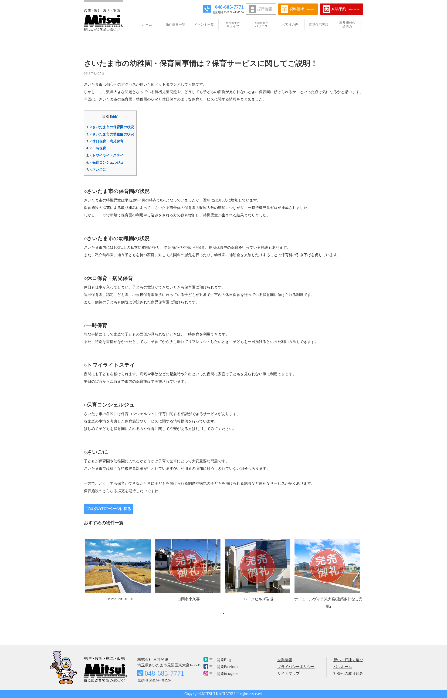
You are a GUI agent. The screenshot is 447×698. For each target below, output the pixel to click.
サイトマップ (288, 673)
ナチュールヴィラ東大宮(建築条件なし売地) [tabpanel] (328, 602)
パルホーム (342, 667)
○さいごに (96, 169)
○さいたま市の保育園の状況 (110, 127)
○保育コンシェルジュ (105, 162)
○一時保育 (96, 148)
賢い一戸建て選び (348, 660)
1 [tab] (223, 613)
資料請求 (301, 9)
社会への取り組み (348, 673)
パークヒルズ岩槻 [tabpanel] (258, 599)
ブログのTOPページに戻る (108, 509)
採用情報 (264, 9)
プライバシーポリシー (296, 667)
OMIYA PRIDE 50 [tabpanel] (119, 599)
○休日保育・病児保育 (105, 141)
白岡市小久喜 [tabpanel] (188, 599)
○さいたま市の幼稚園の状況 (110, 134)
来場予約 (345, 9)
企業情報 (284, 660)
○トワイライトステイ (105, 155)
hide (114, 116)
